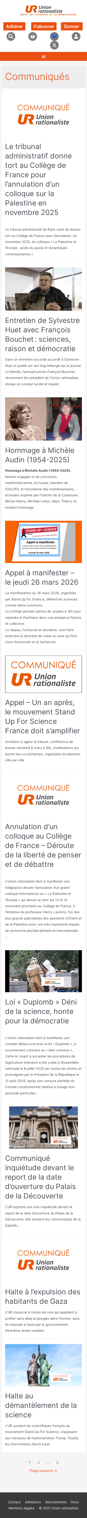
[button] (11, 36)
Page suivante (43, 1470)
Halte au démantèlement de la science (41, 1405)
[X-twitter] (54, 45)
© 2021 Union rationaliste (59, 1508)
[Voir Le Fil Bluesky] (54, 36)
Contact (14, 1502)
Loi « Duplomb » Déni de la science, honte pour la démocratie (41, 1011)
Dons (75, 1502)
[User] (76, 36)
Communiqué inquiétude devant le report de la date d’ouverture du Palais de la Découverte (40, 1177)
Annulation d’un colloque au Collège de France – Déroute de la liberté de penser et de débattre (43, 845)
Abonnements (56, 1502)
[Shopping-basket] (32, 36)
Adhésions (33, 1502)
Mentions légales (21, 1508)
